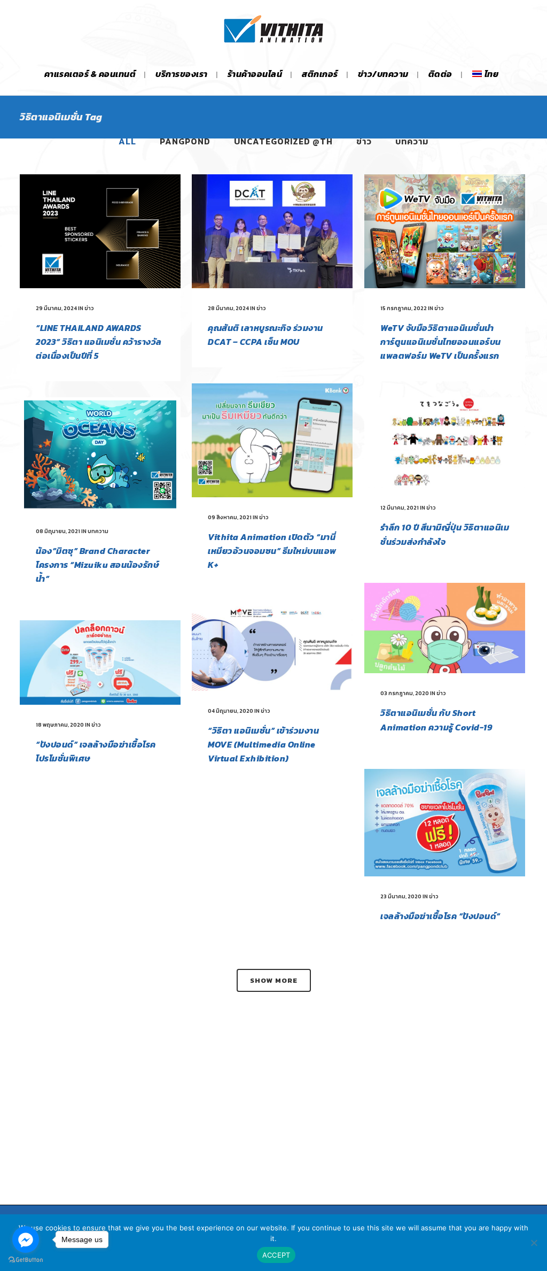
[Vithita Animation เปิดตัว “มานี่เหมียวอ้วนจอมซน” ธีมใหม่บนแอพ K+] (272, 440)
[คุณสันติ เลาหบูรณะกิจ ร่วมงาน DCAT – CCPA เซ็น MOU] (272, 231)
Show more (274, 980)
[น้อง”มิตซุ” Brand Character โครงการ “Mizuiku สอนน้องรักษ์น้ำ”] (100, 454)
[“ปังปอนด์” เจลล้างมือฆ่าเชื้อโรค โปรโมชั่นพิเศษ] (100, 662)
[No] (533, 1242)
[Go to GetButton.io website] (26, 1260)
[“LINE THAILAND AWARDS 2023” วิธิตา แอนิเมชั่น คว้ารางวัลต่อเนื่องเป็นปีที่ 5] (100, 231)
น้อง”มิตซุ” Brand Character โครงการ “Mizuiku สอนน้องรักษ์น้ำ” (97, 564)
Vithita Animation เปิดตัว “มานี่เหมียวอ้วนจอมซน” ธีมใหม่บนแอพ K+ (272, 550)
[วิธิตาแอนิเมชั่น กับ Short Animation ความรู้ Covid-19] (444, 628)
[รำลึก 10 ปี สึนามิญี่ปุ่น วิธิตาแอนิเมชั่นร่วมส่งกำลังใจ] (444, 442)
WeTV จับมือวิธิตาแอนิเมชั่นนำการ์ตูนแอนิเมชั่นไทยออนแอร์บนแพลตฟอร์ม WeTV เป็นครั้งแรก (440, 341)
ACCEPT (276, 1255)
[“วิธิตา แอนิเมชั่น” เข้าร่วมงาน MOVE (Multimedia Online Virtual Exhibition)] (272, 648)
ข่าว (89, 308)
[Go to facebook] (25, 1239)
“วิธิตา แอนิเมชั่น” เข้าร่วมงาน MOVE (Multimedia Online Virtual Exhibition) (263, 744)
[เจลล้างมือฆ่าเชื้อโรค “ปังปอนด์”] (444, 822)
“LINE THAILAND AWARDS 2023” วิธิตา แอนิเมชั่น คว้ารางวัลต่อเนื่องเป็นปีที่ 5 (99, 341)
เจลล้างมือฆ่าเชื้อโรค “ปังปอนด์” (440, 916)
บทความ (98, 531)
